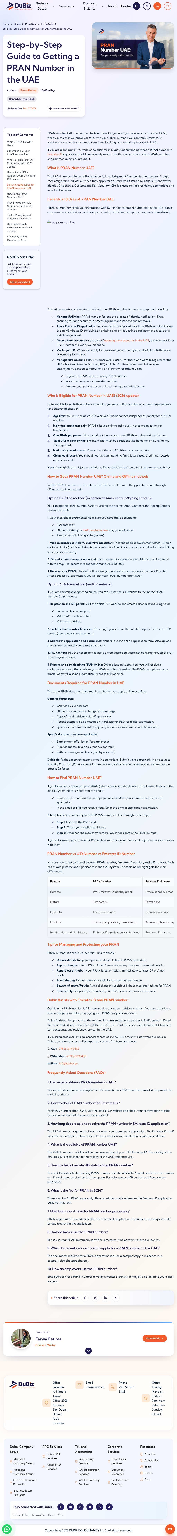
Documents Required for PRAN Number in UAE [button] (20, 186)
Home (6, 23)
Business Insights (89, 5)
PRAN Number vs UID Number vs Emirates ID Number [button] (19, 206)
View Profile (153, 1338)
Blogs (17, 23)
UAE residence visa (95, 530)
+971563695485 (76, 1056)
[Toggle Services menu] (73, 6)
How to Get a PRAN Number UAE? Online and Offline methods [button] (21, 176)
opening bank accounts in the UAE (126, 340)
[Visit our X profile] (99, 1506)
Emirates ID (54, 154)
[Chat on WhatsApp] (7, 1529)
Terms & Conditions (42, 1514)
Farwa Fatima (28, 90)
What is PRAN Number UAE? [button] (19, 143)
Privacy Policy (21, 1514)
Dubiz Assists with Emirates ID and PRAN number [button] (19, 228)
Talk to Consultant (20, 281)
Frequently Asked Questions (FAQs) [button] (17, 238)
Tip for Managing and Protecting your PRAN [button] (19, 217)
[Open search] (167, 6)
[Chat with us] (170, 1529)
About (112, 6)
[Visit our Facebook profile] (60, 1506)
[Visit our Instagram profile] (80, 1506)
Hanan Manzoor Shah (22, 99)
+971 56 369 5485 (68, 1048)
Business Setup (42, 5)
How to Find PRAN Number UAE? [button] (17, 195)
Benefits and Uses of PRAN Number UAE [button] (18, 152)
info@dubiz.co (68, 1063)
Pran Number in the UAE (39, 23)
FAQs (60, 1514)
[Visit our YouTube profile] (89, 1506)
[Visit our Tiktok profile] (109, 1506)
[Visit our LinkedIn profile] (70, 1506)
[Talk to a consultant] (157, 6)
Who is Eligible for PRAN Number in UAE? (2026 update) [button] (20, 163)
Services (65, 6)
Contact (127, 6)
